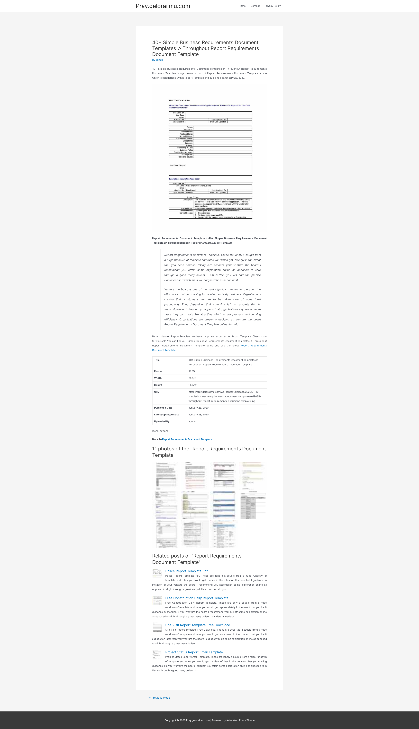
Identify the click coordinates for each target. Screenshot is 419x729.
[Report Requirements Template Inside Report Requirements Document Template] (253, 505)
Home (242, 5)
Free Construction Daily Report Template (196, 598)
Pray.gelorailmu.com (163, 5)
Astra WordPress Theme (240, 720)
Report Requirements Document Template (187, 439)
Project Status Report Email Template (194, 652)
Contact (255, 5)
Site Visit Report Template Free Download (197, 625)
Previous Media (159, 697)
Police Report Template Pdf (186, 571)
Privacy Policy (272, 5)
